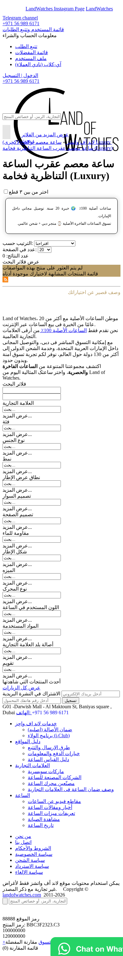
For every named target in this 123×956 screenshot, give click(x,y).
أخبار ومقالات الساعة (50, 807)
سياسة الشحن (30, 860)
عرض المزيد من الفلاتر (45, 134)
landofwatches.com (22, 894)
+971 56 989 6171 (21, 23)
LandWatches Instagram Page (55, 8)
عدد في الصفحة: (20, 249)
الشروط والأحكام (33, 848)
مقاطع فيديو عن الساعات (54, 801)
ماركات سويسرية (46, 771)
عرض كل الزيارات (21, 687)
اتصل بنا (23, 842)
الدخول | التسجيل (20, 75)
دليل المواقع (27, 741)
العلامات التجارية (32, 765)
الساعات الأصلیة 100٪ (63, 330)
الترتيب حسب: (18, 243)
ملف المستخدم (31, 58)
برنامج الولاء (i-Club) (49, 735)
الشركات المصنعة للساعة (54, 777)
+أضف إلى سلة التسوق (43, 942)
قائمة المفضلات (31, 52)
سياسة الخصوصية (33, 854)
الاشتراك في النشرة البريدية (31, 693)
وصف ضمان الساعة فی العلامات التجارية (71, 789)
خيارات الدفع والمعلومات (54, 753)
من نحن (23, 836)
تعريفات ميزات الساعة (51, 813)
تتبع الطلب (26, 46)
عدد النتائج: (17, 255)
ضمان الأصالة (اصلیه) (50, 729)
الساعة (22, 795)
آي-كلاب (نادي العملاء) (38, 64)
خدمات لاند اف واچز (36, 723)
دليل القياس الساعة (48, 759)
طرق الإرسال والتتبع (49, 747)
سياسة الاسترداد (32, 866)
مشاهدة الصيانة (44, 819)
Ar (21, 8)
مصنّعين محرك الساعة (51, 783)
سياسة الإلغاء (29, 872)
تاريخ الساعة (41, 825)
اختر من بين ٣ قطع (28, 192)
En (10, 8)
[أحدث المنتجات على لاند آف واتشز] (5, 280)
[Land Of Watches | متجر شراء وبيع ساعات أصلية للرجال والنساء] (65, 99)
